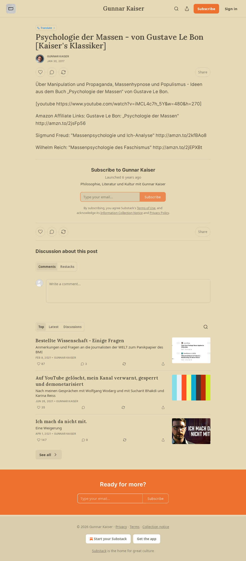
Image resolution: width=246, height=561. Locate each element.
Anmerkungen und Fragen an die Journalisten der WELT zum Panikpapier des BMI (99, 349)
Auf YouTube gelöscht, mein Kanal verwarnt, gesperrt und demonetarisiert (97, 381)
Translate (46, 28)
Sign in (231, 8)
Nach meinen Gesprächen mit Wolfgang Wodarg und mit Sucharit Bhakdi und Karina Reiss (100, 393)
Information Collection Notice (121, 213)
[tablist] (56, 266)
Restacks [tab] (67, 266)
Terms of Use (146, 208)
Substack (99, 550)
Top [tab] (41, 327)
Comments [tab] (46, 266)
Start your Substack (110, 538)
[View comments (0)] (52, 72)
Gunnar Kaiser (58, 56)
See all (45, 454)
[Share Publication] (187, 8)
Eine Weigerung (49, 428)
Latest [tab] (54, 327)
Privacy (121, 526)
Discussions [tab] (72, 327)
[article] (123, 352)
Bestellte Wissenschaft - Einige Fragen (80, 340)
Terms (135, 526)
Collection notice (155, 526)
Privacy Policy (159, 213)
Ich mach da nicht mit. (61, 421)
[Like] (40, 72)
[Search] (176, 8)
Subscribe (206, 8)
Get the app (146, 538)
